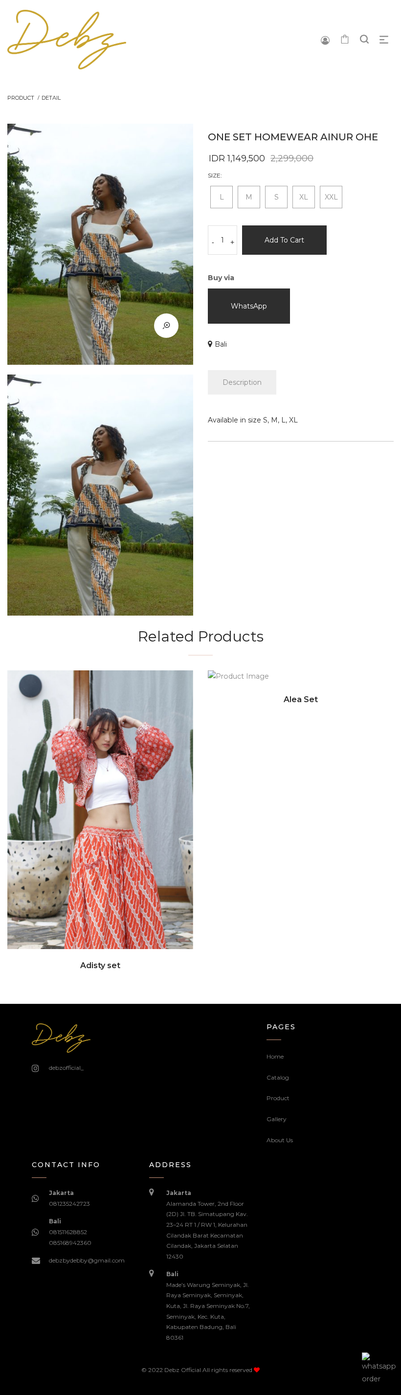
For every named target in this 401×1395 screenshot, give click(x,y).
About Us (280, 1140)
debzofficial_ (66, 1067)
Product (278, 1098)
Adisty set (100, 965)
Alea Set (301, 699)
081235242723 (69, 1203)
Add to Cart (284, 240)
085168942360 (70, 1242)
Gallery (277, 1119)
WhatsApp (249, 306)
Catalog (278, 1077)
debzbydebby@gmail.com (87, 1260)
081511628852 (68, 1232)
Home (275, 1056)
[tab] (242, 382)
